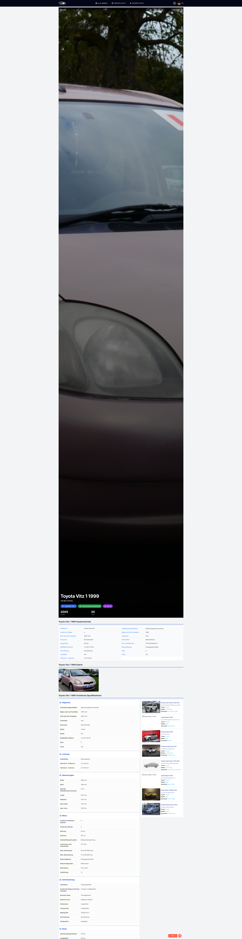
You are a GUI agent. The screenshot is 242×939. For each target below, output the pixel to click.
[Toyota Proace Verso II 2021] (151, 809)
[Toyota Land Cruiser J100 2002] (151, 765)
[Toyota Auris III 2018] (151, 736)
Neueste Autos (120, 3)
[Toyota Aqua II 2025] (151, 721)
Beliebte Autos (138, 3)
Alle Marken (102, 3)
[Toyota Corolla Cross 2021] (151, 751)
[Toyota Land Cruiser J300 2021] (151, 707)
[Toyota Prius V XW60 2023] (151, 794)
